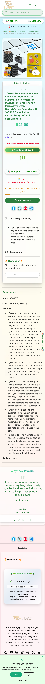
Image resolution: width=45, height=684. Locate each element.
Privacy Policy (26, 670)
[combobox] (22, 12)
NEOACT (22, 90)
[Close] (43, 657)
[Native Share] (31, 208)
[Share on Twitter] (19, 208)
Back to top (22, 548)
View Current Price (22, 150)
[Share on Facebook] (13, 208)
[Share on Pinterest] (25, 208)
